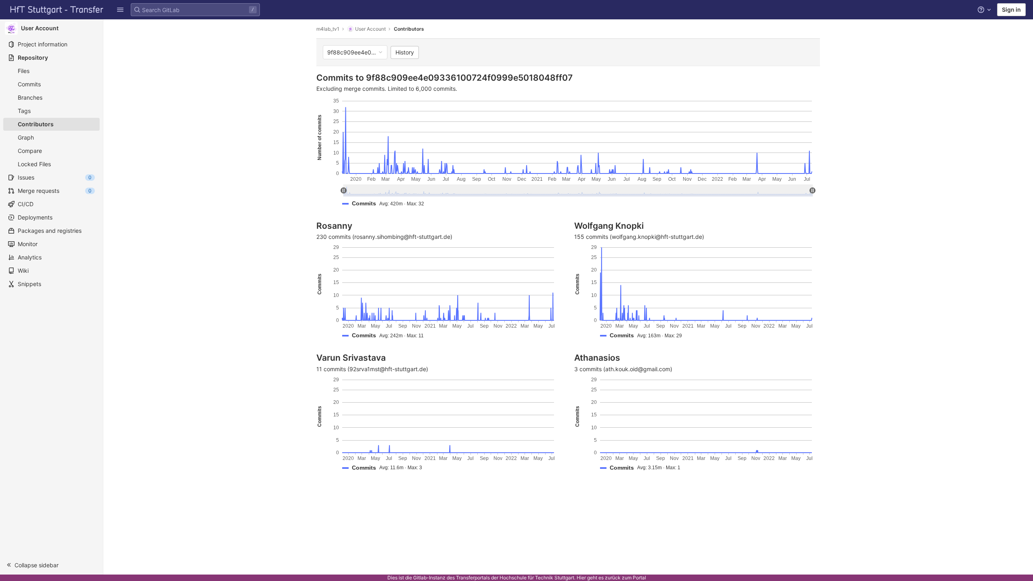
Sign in (1011, 9)
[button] (120, 9)
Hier (581, 578)
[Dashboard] (57, 10)
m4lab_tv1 (327, 29)
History (404, 52)
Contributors (409, 29)
